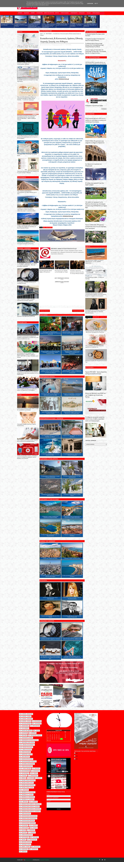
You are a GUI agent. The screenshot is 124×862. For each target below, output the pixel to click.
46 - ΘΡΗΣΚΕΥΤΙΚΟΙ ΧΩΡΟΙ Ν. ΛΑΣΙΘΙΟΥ (30, 811)
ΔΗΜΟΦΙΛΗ (96, 317)
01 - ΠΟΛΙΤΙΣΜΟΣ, (67, 44)
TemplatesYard (29, 859)
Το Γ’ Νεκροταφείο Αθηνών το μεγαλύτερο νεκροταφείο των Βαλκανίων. (90, 25)
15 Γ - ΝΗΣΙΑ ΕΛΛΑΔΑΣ (25, 749)
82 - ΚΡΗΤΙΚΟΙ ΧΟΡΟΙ (25, 844)
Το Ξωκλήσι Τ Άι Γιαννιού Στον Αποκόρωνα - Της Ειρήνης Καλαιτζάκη (76, 25)
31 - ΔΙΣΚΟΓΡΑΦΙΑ (32, 775)
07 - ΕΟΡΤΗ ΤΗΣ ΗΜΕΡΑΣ (26, 730)
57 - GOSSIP (22, 830)
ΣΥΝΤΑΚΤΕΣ (40, 12)
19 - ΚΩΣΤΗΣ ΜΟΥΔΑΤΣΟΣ (26, 759)
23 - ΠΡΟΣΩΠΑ (36, 768)
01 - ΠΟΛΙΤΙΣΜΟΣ (48, 33)
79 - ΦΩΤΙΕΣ (23, 839)
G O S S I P (103, 317)
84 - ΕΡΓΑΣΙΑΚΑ (36, 846)
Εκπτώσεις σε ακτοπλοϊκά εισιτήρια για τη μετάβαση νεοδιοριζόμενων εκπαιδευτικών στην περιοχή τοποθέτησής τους (27, 337)
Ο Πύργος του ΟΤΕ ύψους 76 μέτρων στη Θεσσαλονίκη (63, 24)
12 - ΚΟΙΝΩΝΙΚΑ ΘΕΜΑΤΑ (35, 735)
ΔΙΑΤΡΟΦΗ (89, 317)
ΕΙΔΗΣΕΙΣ (26, 12)
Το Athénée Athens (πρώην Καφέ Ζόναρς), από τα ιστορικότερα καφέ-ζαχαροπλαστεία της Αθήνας (35, 25)
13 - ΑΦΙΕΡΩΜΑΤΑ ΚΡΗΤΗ (26, 737)
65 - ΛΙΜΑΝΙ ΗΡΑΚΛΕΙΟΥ (26, 834)
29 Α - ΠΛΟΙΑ (33, 773)
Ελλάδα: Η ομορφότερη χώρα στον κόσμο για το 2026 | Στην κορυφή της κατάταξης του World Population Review (27, 227)
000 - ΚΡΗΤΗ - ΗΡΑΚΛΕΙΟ (26, 714)
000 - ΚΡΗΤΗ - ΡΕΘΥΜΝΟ (26, 718)
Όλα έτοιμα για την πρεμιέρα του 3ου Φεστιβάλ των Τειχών (61, 271)
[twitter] (103, 860)
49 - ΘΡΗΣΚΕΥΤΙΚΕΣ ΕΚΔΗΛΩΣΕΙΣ (28, 818)
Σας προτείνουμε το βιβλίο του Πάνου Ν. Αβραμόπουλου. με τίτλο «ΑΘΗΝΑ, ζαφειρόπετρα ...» (94, 262)
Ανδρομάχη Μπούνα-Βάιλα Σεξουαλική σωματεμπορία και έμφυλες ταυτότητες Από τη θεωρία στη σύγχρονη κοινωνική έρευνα (95, 294)
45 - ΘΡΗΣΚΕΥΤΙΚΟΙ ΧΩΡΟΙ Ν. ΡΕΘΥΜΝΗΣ (30, 808)
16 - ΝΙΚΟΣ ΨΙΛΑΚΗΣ (25, 751)
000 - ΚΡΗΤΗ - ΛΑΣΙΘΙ (25, 716)
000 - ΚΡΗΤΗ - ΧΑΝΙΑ (25, 721)
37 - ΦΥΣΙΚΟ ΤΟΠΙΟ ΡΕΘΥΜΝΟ (27, 785)
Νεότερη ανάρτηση (44, 310)
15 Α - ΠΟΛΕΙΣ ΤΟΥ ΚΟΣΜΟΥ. (27, 744)
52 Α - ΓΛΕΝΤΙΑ (33, 825)
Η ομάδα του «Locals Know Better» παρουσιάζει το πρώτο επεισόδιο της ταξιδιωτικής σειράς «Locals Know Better (26, 209)
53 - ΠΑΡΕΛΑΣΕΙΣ (24, 827)
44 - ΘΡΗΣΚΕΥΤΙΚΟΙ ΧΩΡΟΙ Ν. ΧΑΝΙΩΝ (29, 806)
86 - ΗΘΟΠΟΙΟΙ (33, 849)
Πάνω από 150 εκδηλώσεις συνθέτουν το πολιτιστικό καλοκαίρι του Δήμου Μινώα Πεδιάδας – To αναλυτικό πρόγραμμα (26, 98)
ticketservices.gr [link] (64, 79)
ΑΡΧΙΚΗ (20, 12)
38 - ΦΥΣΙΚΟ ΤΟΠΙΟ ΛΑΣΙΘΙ (26, 787)
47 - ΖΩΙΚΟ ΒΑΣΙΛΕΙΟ (25, 813)
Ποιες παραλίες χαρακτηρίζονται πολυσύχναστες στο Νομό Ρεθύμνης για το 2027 (27, 192)
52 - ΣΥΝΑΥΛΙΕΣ (24, 825)
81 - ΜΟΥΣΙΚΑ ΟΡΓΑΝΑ (25, 842)
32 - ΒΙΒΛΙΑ (23, 778)
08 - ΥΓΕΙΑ (36, 730)
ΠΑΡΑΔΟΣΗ (82, 12)
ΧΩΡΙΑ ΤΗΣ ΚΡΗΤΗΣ (49, 12)
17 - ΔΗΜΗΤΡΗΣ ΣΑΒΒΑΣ (26, 754)
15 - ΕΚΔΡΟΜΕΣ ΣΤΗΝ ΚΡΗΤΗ (27, 742)
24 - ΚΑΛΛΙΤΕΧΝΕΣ (24, 770)
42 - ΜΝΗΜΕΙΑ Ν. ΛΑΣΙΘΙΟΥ (27, 799)
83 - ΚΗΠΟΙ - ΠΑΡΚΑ (25, 846)
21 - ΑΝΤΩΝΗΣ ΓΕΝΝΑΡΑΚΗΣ (27, 763)
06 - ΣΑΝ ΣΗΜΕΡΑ (24, 728)
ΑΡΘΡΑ (33, 12)
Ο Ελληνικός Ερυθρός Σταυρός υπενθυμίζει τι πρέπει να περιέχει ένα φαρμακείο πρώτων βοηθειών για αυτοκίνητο (27, 457)
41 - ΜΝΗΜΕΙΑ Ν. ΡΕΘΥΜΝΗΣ (27, 796)
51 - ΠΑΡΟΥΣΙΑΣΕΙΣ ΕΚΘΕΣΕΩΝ (27, 823)
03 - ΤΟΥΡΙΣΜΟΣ (37, 723)
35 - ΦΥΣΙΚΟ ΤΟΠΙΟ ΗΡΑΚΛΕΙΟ (27, 780)
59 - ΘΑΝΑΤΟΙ (23, 832)
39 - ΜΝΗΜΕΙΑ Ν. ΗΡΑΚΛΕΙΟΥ (27, 792)
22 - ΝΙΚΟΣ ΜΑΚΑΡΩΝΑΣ (26, 766)
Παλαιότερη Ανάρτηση (78, 310)
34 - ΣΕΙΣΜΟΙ (38, 778)
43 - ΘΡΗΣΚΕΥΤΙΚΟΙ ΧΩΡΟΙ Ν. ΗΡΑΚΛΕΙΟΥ (30, 804)
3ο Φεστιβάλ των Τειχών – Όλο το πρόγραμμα (27, 46)
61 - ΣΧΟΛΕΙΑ (31, 832)
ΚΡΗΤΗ (57, 12)
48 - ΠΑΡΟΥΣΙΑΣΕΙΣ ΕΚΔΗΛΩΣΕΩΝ (28, 815)
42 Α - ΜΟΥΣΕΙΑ (24, 801)
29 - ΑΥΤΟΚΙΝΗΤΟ (24, 773)
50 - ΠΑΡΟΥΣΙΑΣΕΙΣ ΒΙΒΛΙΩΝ (27, 820)
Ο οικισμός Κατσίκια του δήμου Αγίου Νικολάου (7, 24)
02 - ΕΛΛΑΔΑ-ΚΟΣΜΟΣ (25, 723)
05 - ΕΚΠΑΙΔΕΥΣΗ (34, 725)
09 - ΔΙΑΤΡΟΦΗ (23, 732)
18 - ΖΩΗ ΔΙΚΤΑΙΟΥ (24, 756)
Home (41, 33)
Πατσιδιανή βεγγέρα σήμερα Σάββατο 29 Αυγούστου (45, 271)
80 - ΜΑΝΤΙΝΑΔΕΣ (32, 839)
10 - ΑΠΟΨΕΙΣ (32, 732)
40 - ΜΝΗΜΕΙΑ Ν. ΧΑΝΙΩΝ (26, 794)
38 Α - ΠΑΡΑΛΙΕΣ (24, 789)
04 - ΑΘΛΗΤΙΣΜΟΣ (24, 725)
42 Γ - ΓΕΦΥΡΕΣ (33, 801)
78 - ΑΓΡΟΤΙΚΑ (34, 837)
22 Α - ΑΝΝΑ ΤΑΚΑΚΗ (25, 768)
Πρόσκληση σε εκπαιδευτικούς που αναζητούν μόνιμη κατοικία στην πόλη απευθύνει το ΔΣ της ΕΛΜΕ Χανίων (28, 373)
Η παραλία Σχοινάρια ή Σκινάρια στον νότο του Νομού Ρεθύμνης (21, 25)
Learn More (90, 3)
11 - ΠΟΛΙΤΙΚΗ (23, 735)
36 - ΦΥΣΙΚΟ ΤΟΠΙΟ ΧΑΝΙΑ (26, 782)
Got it (96, 3)
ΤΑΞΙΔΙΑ (89, 12)
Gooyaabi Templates (44, 859)
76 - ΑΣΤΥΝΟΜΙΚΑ (24, 837)
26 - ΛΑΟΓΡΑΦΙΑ (35, 770)
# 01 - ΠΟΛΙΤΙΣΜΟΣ (47, 227)
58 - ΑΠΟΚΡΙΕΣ (31, 830)
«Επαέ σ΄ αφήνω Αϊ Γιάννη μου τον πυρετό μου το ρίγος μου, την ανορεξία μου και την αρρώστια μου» (49, 25)
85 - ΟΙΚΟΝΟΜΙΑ (24, 849)
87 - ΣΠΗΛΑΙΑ (23, 851)
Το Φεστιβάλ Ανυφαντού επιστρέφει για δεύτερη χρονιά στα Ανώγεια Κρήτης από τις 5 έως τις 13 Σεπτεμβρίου (27, 137)
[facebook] (100, 860)
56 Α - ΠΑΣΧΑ (33, 827)
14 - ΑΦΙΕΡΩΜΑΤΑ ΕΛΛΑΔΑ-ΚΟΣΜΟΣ (29, 740)
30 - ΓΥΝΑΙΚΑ (23, 775)
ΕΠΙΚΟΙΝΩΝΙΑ (96, 12)
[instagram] (105, 860)
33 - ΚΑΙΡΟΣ (30, 778)
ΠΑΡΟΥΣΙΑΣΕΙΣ (65, 12)
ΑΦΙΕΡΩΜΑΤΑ (74, 12)
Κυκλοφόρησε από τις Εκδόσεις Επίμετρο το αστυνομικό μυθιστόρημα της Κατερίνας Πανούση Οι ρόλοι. (95, 312)
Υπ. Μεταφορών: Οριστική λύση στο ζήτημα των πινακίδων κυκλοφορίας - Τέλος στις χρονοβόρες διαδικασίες (27, 265)
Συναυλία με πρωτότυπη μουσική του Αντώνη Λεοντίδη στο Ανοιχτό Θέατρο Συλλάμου (77, 272)
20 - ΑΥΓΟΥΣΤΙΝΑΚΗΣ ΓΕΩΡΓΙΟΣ (28, 761)
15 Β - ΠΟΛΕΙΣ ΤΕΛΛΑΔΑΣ (26, 747)
